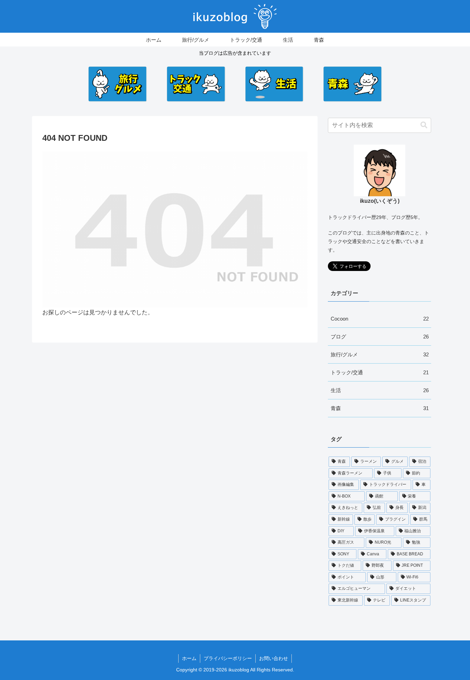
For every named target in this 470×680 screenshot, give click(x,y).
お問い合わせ (273, 658)
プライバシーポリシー (228, 658)
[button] (424, 125)
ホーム (189, 658)
